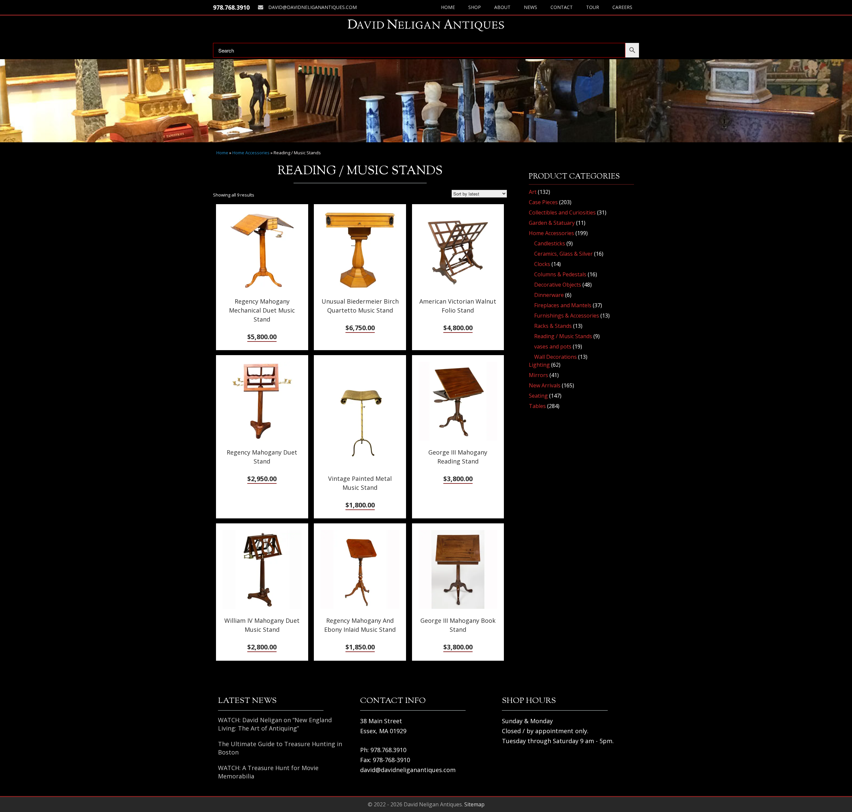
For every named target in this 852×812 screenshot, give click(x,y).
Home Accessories (251, 153)
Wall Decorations (555, 356)
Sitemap (474, 804)
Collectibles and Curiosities (562, 212)
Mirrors (538, 375)
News (530, 7)
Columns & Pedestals (560, 274)
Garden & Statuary (552, 222)
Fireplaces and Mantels (562, 305)
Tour (592, 7)
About (502, 7)
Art (532, 192)
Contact (561, 7)
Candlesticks (549, 243)
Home (448, 7)
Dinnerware (549, 295)
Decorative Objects (557, 284)
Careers (622, 7)
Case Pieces (543, 202)
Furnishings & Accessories (566, 315)
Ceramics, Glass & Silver (563, 253)
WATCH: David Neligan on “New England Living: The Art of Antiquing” (275, 724)
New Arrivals (544, 385)
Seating (538, 395)
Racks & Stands (553, 326)
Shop (474, 7)
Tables (537, 406)
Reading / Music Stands (563, 336)
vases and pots (552, 346)
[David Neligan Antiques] (426, 25)
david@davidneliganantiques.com (312, 7)
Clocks (542, 264)
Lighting (539, 364)
